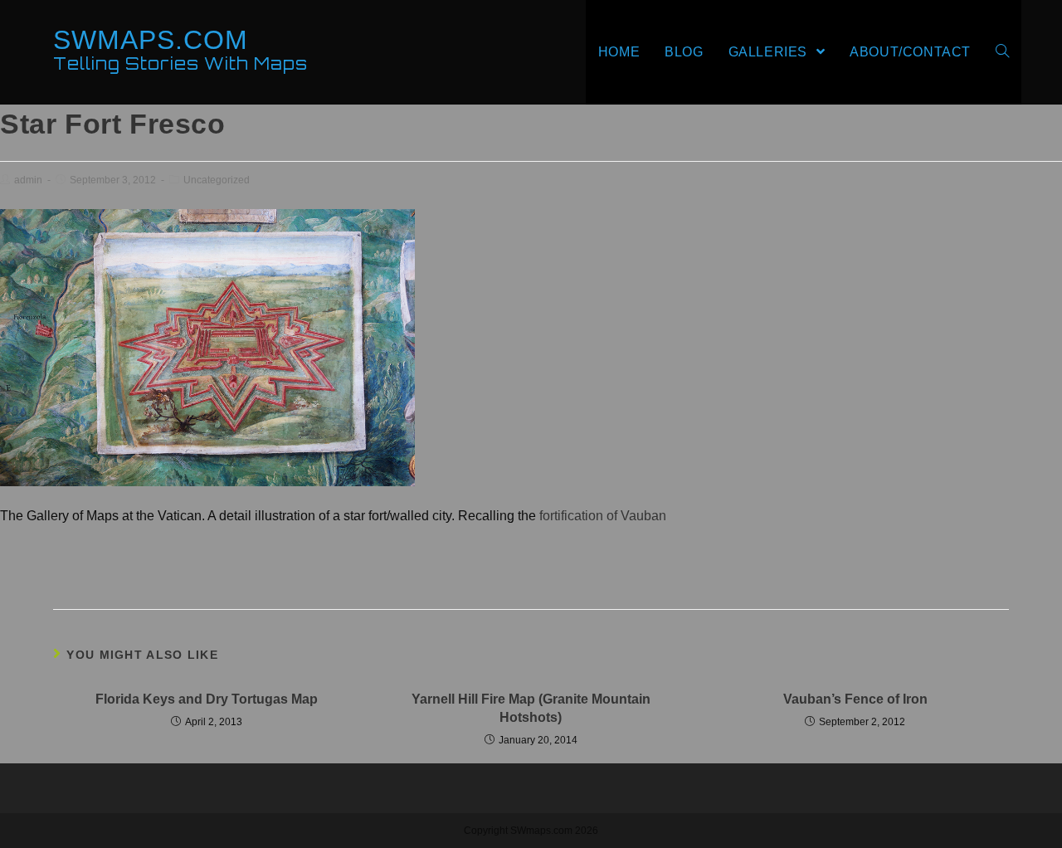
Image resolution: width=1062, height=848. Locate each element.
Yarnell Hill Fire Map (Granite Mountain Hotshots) (531, 708)
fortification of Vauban (602, 516)
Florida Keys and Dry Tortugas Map (206, 699)
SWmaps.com (180, 49)
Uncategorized (216, 180)
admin (28, 180)
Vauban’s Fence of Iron (855, 699)
